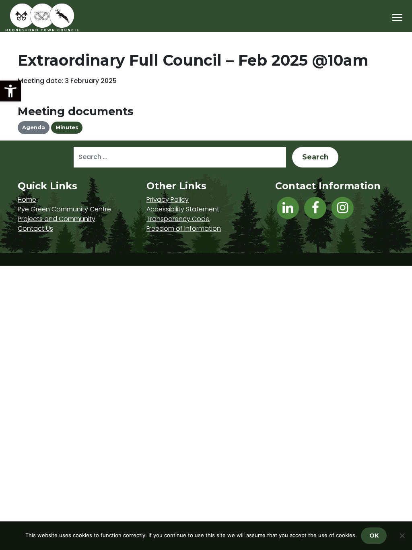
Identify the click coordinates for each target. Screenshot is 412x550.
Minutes (67, 127)
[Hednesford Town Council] (65, 17)
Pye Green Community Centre (64, 209)
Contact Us (35, 228)
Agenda (33, 127)
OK (374, 535)
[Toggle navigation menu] (397, 17)
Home (27, 199)
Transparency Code (178, 218)
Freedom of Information (183, 228)
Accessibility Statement (182, 209)
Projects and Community (56, 218)
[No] (402, 535)
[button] (10, 91)
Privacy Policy (167, 199)
